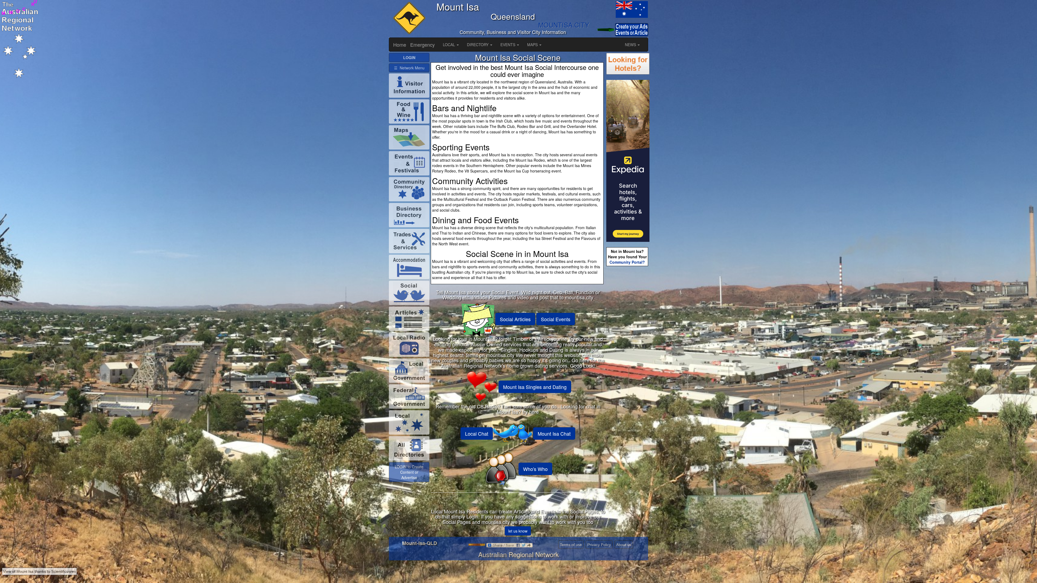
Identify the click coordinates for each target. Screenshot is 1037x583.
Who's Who (535, 468)
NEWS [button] (631, 44)
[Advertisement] (627, 352)
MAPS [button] (533, 44)
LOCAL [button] (449, 44)
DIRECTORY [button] (478, 44)
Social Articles (515, 319)
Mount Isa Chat (554, 433)
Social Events (555, 319)
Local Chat (476, 433)
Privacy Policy (599, 545)
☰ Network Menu (409, 67)
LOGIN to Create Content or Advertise (409, 472)
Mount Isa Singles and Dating (535, 386)
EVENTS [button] (508, 44)
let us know (517, 531)
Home (399, 44)
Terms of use (571, 545)
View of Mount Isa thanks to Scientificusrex (39, 571)
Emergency (422, 44)
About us (623, 545)
